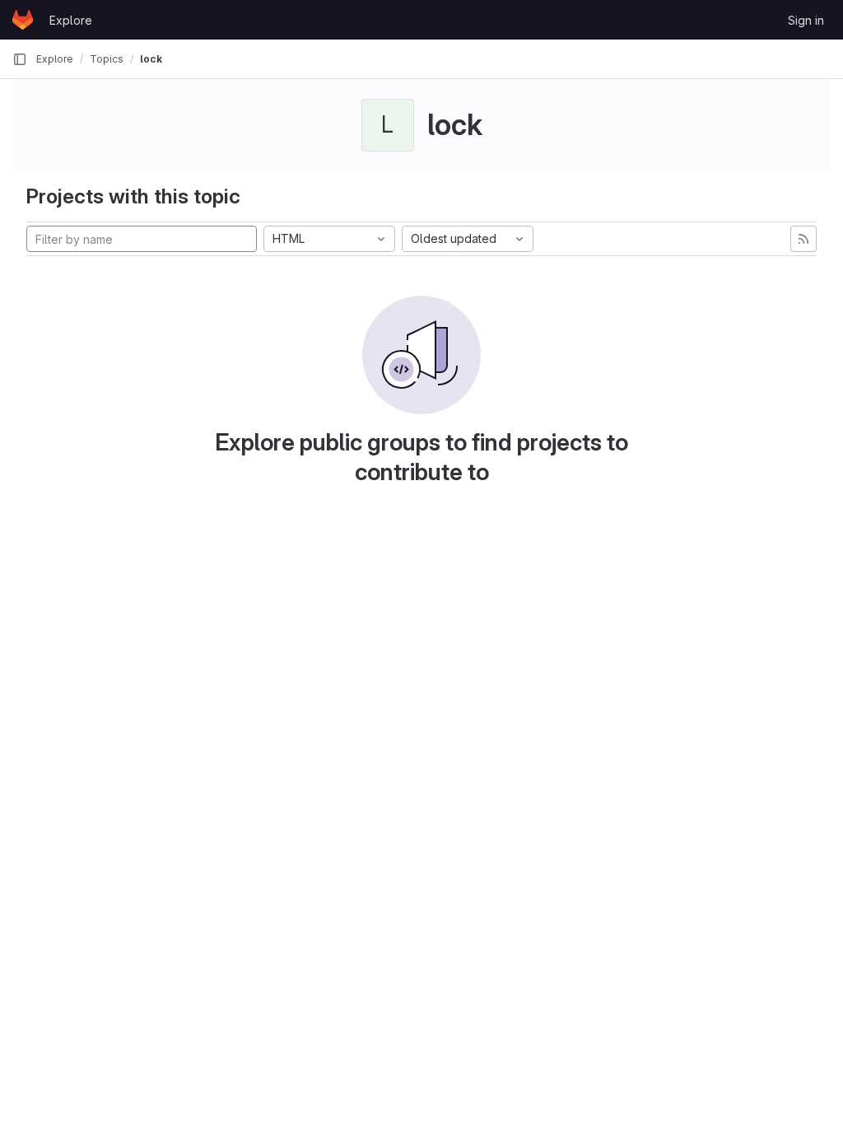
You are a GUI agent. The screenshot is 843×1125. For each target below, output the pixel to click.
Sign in (806, 20)
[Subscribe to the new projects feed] (803, 239)
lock (151, 59)
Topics (106, 59)
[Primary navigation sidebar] (20, 59)
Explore (70, 20)
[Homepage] (22, 20)
